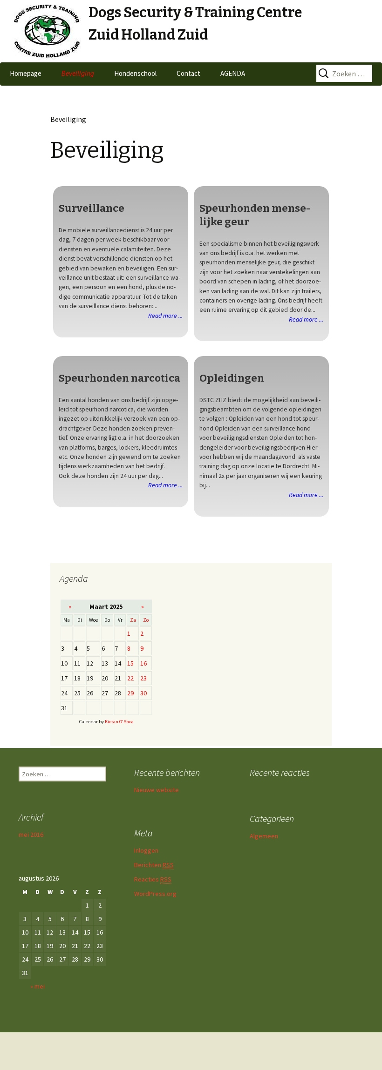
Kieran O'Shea (119, 722)
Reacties (152, 879)
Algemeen (264, 836)
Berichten (154, 865)
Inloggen (146, 850)
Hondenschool (135, 73)
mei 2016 (31, 834)
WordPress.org (155, 893)
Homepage (25, 73)
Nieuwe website (156, 790)
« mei (37, 986)
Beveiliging (77, 73)
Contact (188, 73)
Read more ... (165, 316)
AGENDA (232, 73)
